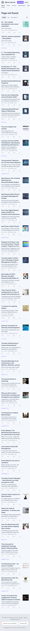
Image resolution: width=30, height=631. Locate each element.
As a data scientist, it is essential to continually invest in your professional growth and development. (10, 499)
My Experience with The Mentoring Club (9, 579)
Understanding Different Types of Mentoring (10, 110)
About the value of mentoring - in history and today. (10, 510)
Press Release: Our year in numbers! (10, 461)
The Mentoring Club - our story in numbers (10, 565)
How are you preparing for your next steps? (10, 330)
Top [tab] (8, 17)
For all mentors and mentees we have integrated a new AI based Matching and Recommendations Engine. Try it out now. (10, 185)
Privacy (21, 617)
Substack (6, 627)
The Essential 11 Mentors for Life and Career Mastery (11, 161)
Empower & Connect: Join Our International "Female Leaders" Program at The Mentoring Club (10, 244)
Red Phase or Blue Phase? (10, 226)
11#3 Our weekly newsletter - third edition (11, 37)
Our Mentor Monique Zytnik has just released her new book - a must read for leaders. (10, 100)
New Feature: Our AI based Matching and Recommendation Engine (10, 180)
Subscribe (20, 2)
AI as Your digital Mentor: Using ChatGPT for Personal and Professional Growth (10, 212)
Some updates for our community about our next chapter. (9, 131)
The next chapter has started (8, 128)
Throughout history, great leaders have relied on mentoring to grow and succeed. (11, 515)
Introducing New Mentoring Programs (11, 82)
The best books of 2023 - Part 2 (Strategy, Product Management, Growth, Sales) (10, 260)
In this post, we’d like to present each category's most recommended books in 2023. (10, 281)
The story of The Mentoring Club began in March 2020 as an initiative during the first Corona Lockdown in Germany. (10, 568)
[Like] (2, 91)
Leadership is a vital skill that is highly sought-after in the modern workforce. (10, 400)
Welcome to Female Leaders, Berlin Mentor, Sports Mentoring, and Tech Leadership (10, 86)
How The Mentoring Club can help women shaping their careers (10, 526)
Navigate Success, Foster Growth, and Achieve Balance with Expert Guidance (10, 165)
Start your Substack (10, 623)
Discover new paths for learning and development (10, 326)
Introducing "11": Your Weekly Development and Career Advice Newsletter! (10, 68)
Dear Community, (6, 40)
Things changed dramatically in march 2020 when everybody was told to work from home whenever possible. (10, 602)
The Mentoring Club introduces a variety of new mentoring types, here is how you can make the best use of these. (10, 114)
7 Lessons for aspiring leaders (9, 307)
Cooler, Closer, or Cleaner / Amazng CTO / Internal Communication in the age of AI (10, 57)
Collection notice (15, 619)
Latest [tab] (4, 17)
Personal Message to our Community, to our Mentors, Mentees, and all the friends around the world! (10, 363)
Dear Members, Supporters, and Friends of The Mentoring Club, (10, 249)
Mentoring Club (12, 30)
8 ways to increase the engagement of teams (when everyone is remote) (10, 597)
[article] (15, 27)
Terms (25, 617)
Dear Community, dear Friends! (10, 367)
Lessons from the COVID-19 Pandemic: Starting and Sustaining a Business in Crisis (10, 143)
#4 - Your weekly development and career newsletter (9, 24)
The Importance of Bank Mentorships (9, 414)
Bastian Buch (9, 315)
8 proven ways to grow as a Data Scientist (10, 495)
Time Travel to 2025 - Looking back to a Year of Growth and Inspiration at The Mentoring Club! (10, 292)
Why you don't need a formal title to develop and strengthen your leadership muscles (11, 395)
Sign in (26, 2)
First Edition (4, 73)
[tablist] (9, 17)
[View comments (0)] (9, 45)
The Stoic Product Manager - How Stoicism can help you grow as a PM (10, 480)
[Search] (27, 17)
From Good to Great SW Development (9, 447)
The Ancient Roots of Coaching (8, 380)
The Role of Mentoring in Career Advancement (9, 344)
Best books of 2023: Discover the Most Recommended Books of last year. (9, 276)
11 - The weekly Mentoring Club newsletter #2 (10, 53)
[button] (3, 5)
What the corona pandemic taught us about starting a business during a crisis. (9, 147)
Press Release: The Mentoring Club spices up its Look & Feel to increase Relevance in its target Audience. (10, 432)
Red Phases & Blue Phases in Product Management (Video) (10, 196)
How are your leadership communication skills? (9, 96)
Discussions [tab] (14, 17)
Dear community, (6, 28)
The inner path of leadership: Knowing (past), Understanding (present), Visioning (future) (9, 546)
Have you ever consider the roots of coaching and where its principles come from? (10, 384)
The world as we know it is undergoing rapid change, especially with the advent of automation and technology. (9, 417)
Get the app (23, 623)
